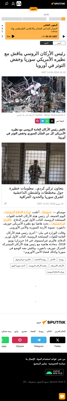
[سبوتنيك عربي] (59, 5)
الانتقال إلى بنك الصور (25, 115)
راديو (16, 331)
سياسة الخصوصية (56, 363)
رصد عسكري (6, 331)
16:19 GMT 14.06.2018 (53, 72)
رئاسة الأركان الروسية (38, 266)
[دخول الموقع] (13, 3)
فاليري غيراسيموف (23, 259)
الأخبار (52, 259)
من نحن (61, 359)
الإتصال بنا (30, 359)
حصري (24, 331)
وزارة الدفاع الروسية (17, 212)
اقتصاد (32, 331)
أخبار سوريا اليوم (18, 266)
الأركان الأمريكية (57, 266)
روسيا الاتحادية (40, 259)
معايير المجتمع (40, 363)
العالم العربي (60, 331)
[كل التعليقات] (62, 396)
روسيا (61, 259)
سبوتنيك (46, 212)
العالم (49, 331)
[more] (5, 203)
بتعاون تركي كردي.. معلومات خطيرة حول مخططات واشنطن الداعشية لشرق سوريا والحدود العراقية (36, 192)
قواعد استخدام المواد (46, 359)
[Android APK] (54, 372)
